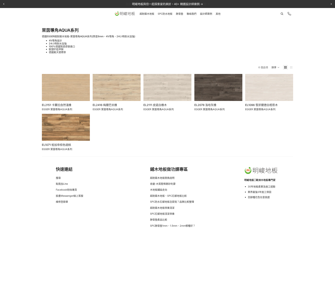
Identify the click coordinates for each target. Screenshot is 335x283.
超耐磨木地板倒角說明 (162, 177)
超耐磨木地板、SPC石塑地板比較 (168, 195)
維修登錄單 (62, 201)
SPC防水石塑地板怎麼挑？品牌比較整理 (172, 201)
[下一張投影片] (331, 4)
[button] (275, 67)
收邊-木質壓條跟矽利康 (163, 183)
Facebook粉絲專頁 (66, 189)
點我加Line (62, 183)
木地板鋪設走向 (158, 189)
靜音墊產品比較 (158, 219)
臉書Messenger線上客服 (69, 195)
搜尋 (58, 177)
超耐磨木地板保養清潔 (162, 207)
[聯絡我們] (289, 14)
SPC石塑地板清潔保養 (162, 213)
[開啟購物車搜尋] (282, 14)
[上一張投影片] (4, 4)
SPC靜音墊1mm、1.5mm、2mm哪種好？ (172, 225)
